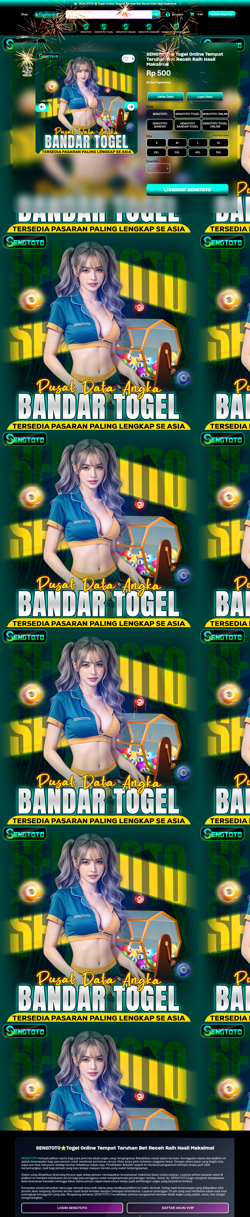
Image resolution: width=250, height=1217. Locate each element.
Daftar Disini (166, 96)
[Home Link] (47, 14)
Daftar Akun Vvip (178, 1208)
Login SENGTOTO (72, 1208)
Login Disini (204, 96)
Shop (24, 14)
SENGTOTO (29, 1158)
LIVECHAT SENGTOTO (187, 190)
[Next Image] (131, 107)
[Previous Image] (42, 107)
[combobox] (109, 14)
